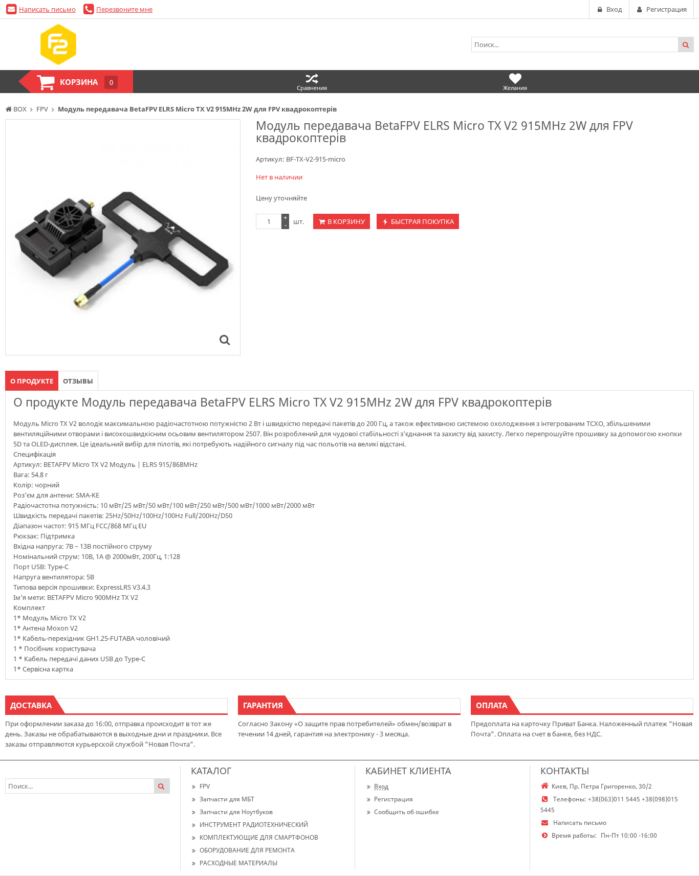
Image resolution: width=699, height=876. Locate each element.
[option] (123, 237)
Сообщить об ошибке (406, 811)
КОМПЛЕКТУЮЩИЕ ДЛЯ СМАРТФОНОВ (259, 837)
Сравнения (312, 88)
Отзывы (78, 381)
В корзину (346, 221)
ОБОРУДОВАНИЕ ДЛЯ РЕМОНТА (247, 850)
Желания (515, 88)
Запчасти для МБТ (227, 799)
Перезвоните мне (124, 9)
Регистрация (393, 799)
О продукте (31, 381)
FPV (205, 786)
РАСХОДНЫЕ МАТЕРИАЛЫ (238, 863)
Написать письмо (47, 9)
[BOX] (58, 44)
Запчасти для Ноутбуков (236, 811)
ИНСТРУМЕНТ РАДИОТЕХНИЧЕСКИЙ (254, 824)
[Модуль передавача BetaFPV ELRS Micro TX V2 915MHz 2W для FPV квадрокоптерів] (224, 339)
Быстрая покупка (422, 221)
